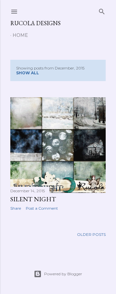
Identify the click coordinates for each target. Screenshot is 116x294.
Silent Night (33, 199)
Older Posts (91, 234)
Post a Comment (42, 208)
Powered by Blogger (63, 273)
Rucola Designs (35, 23)
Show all (27, 72)
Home (20, 35)
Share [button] (15, 208)
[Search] (102, 10)
